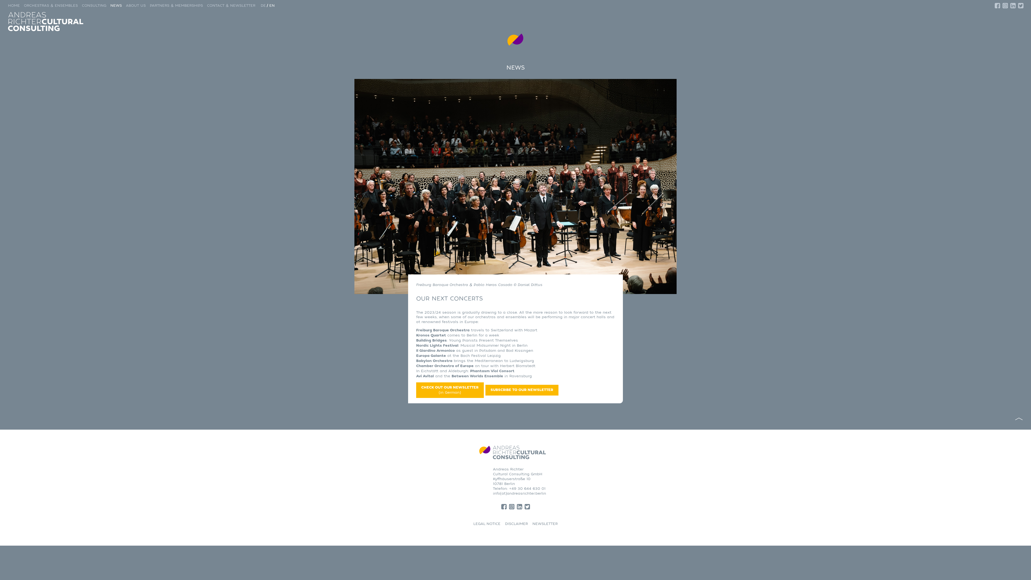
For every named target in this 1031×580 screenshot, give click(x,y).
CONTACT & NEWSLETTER (231, 5)
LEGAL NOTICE (486, 523)
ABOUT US (136, 5)
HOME (14, 5)
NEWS (116, 5)
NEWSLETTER (545, 523)
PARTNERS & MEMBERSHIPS (176, 5)
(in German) (449, 390)
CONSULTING (94, 5)
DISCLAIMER (516, 523)
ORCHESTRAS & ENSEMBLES (51, 5)
